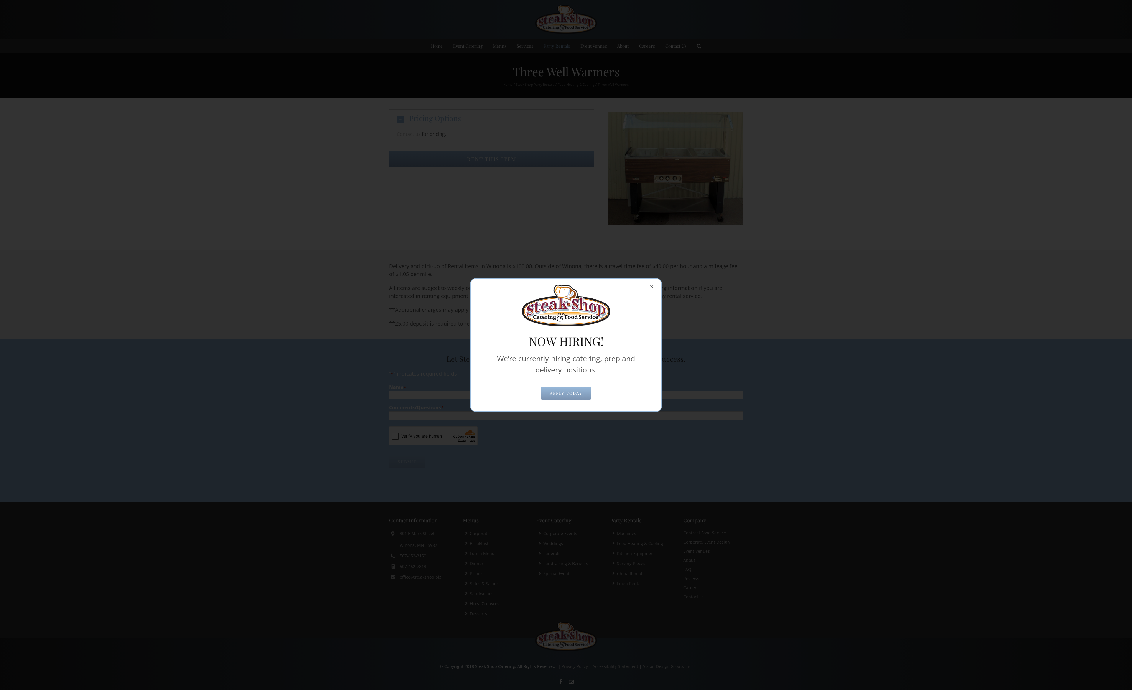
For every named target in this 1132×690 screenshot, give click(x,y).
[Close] (652, 286)
